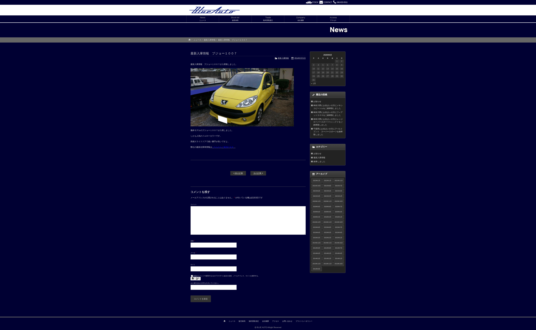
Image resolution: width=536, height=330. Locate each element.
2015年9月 (316, 227)
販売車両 (242, 321)
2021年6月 (316, 191)
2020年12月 (317, 201)
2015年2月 (327, 237)
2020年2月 (316, 217)
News (202, 18)
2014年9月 (316, 248)
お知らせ (317, 101)
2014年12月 (317, 243)
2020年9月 (316, 206)
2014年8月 (327, 248)
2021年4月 (338, 191)
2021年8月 (327, 186)
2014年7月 (338, 248)
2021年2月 (327, 196)
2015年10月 (339, 222)
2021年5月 (327, 191)
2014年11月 (328, 243)
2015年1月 (338, 237)
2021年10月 (317, 186)
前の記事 (238, 173)
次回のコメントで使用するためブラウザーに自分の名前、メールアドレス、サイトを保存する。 (226, 276)
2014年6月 (316, 253)
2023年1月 (316, 180)
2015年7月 (338, 227)
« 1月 (313, 83)
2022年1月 (327, 180)
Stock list (235, 18)
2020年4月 (327, 212)
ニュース (197, 40)
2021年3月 (316, 196)
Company (300, 18)
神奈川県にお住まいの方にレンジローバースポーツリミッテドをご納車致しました (328, 122)
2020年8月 (327, 206)
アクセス (275, 321)
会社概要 (265, 321)
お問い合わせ (287, 321)
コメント (194, 204)
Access (333, 18)
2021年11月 (339, 180)
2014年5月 (327, 253)
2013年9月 (316, 269)
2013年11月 (328, 264)
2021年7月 (338, 186)
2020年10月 (339, 201)
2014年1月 (338, 258)
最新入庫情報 (210, 40)
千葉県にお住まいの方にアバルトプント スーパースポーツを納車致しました (328, 132)
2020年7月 (338, 206)
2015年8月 (327, 227)
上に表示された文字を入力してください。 (205, 283)
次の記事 (257, 173)
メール (193, 252)
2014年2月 (327, 258)
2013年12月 (317, 264)
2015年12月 (317, 222)
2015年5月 (327, 232)
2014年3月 (316, 258)
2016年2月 (327, 217)
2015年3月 (316, 237)
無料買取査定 (254, 321)
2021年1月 (338, 196)
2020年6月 (316, 212)
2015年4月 (338, 232)
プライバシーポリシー (304, 321)
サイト (193, 264)
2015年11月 (328, 222)
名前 (193, 241)
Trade (268, 18)
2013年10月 (339, 264)
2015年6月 (316, 232)
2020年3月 (338, 212)
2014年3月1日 (300, 58)
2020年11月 (328, 201)
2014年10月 (339, 243)
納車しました (319, 161)
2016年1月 (338, 217)
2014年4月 (338, 253)
